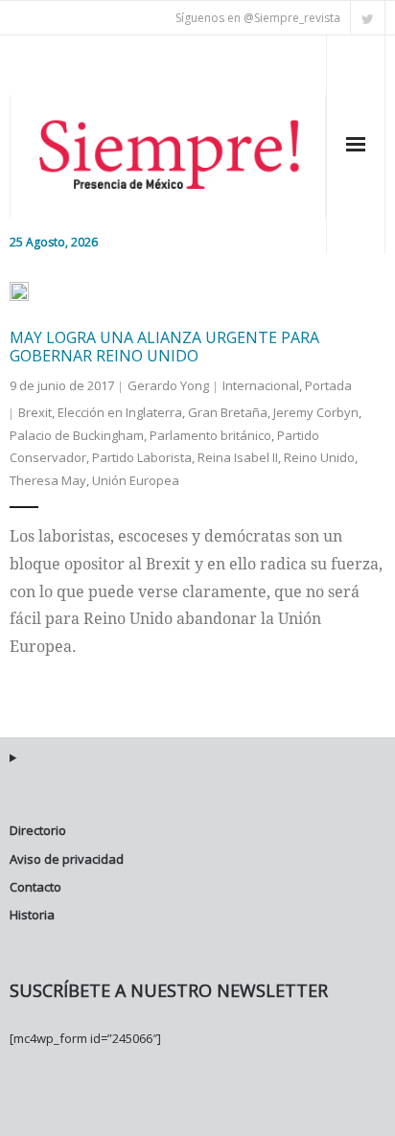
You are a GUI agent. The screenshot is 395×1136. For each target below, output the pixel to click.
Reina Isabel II (238, 457)
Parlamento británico (210, 435)
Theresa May (48, 480)
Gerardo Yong (168, 385)
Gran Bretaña (227, 412)
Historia (32, 914)
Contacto (35, 886)
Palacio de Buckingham (77, 435)
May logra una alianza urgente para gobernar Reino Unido (164, 346)
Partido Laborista (142, 457)
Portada (328, 385)
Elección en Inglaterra (120, 412)
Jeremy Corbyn (316, 412)
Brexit (35, 412)
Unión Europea (135, 480)
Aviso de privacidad (67, 859)
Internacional (260, 385)
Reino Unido (319, 457)
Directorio (38, 830)
